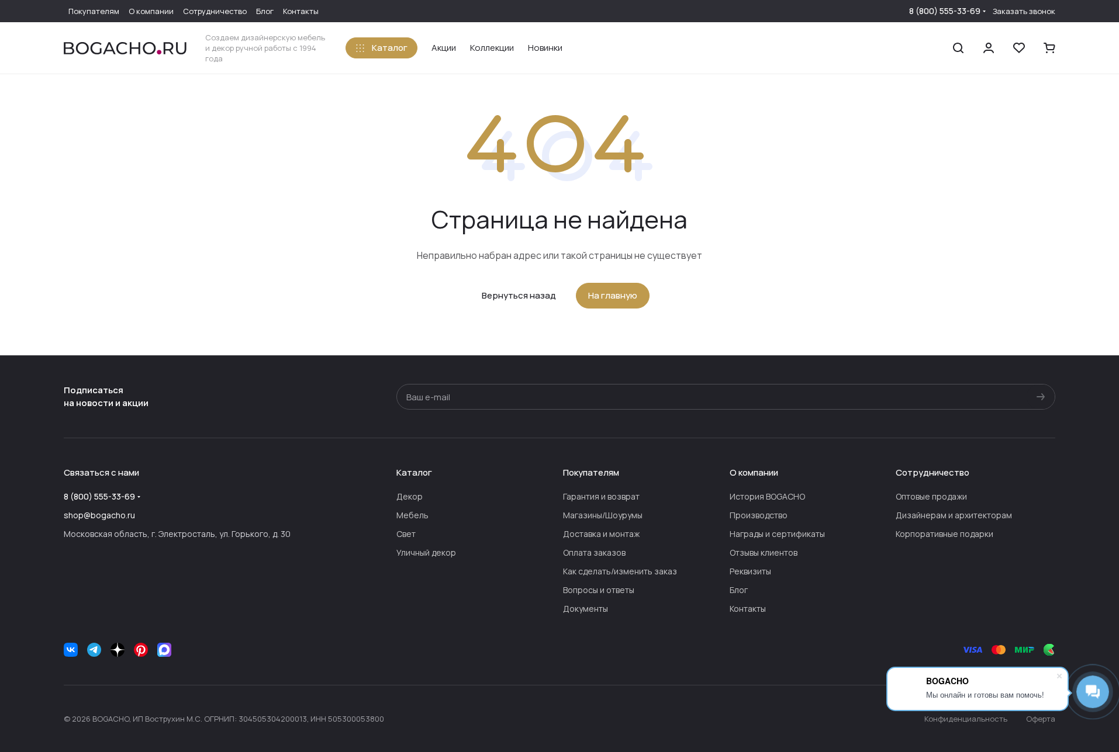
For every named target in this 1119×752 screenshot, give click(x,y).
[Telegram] (94, 650)
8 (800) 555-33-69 (944, 10)
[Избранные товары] (1019, 48)
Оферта (1040, 718)
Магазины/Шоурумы (603, 515)
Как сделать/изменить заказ (620, 571)
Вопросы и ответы (598, 589)
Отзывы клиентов (763, 552)
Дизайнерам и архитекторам (954, 515)
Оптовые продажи (931, 496)
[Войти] (988, 48)
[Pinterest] (141, 650)
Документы (585, 608)
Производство (759, 515)
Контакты (748, 608)
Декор (409, 496)
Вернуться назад (519, 295)
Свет (406, 533)
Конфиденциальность (965, 718)
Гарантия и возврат (601, 496)
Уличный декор (426, 552)
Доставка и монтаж (601, 533)
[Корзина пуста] (1049, 48)
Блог (739, 589)
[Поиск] (958, 48)
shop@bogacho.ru (99, 515)
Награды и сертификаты (777, 533)
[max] (164, 650)
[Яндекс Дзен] (117, 650)
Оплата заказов (594, 552)
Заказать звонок (1024, 11)
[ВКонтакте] (71, 650)
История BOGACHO (767, 496)
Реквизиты (750, 571)
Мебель (412, 515)
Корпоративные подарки (944, 533)
